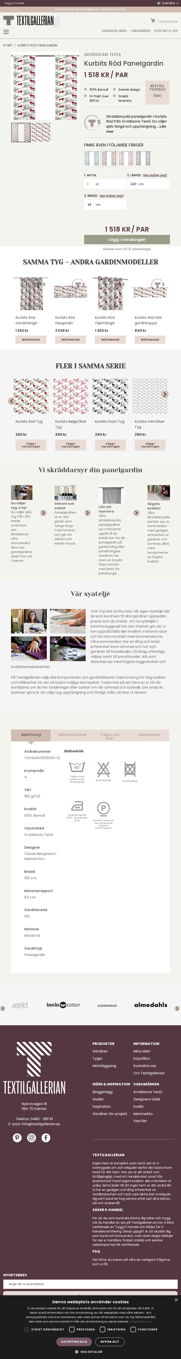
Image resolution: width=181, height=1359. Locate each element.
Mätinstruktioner (72, 734)
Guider (98, 1099)
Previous (13, 401)
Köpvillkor (141, 1058)
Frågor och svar (110, 736)
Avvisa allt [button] (109, 1342)
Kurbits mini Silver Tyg (150, 424)
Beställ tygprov (157, 87)
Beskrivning (31, 734)
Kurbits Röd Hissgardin (65, 320)
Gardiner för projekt (109, 1113)
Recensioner (149, 734)
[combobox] (56, 22)
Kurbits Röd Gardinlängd (26, 320)
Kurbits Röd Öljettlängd (105, 320)
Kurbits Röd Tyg (28, 421)
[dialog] (90, 1327)
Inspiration (101, 1106)
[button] (41, 132)
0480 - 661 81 (41, 1119)
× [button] (176, 1300)
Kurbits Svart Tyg (109, 421)
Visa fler (140, 1121)
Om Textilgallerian (149, 1073)
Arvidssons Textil (102, 54)
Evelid (138, 1106)
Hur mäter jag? (155, 175)
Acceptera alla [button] (74, 1342)
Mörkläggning (104, 1065)
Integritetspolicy (141, 1321)
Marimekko (143, 1113)
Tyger (97, 1058)
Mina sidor (142, 1051)
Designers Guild (146, 1099)
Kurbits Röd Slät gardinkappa (148, 320)
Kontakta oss (144, 1065)
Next (167, 394)
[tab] (31, 735)
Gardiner (100, 1051)
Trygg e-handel (14, 3)
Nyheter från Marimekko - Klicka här (90, 9)
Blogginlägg (102, 1092)
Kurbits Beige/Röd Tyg (70, 424)
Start (8, 45)
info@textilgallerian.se (41, 1124)
